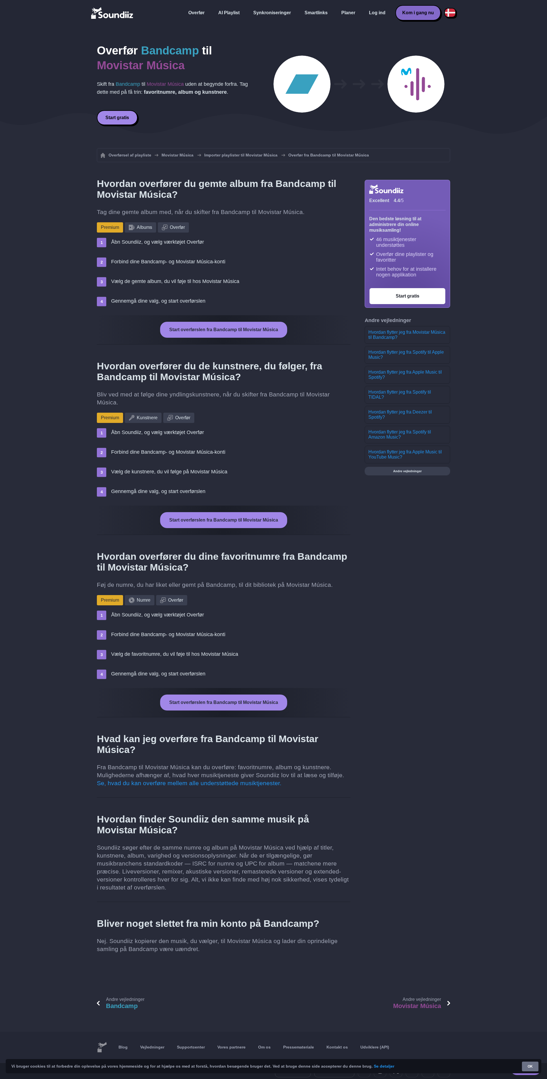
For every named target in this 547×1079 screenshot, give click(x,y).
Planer (348, 12)
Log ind (377, 12)
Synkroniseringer (272, 12)
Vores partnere (231, 1047)
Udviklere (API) (374, 1047)
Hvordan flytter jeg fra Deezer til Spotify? (400, 415)
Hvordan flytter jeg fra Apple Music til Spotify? (405, 375)
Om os (264, 1047)
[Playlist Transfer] (112, 12)
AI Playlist (229, 12)
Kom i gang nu (418, 12)
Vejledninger (152, 1047)
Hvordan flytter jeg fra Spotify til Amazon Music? (399, 434)
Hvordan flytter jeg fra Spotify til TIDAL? (399, 395)
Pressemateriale (298, 1047)
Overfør (196, 12)
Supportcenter (191, 1047)
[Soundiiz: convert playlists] (102, 1047)
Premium (110, 227)
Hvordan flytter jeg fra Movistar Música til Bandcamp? (406, 335)
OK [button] (530, 1066)
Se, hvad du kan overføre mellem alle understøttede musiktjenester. (189, 783)
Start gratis (117, 117)
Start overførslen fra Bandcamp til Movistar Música (223, 329)
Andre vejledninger (407, 471)
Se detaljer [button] (384, 1066)
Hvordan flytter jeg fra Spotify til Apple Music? (406, 355)
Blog (123, 1047)
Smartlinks (316, 12)
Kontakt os (337, 1047)
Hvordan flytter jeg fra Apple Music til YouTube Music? (405, 454)
